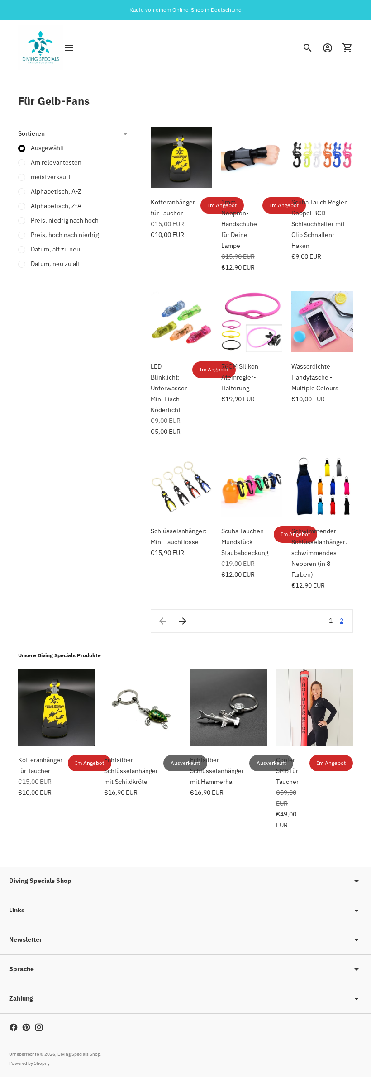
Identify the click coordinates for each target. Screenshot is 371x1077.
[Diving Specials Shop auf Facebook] (13, 1027)
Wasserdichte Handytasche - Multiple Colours (314, 377)
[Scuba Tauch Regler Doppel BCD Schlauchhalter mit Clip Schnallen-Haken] (322, 157)
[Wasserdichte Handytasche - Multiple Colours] (322, 322)
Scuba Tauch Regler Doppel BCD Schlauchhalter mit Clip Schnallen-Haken (319, 224)
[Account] (328, 48)
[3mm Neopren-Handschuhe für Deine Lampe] (252, 157)
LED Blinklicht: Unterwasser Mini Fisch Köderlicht (169, 388)
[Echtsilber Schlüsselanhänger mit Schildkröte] (142, 707)
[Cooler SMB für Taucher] (314, 707)
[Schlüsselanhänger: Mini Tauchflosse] (181, 486)
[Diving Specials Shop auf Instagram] (38, 1027)
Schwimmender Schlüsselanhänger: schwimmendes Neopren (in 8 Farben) (319, 553)
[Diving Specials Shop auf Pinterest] (26, 1027)
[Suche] (308, 48)
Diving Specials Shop (78, 1054)
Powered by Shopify (29, 1063)
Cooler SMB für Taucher (287, 771)
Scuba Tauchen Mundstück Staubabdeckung (244, 542)
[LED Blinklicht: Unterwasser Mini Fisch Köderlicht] (181, 322)
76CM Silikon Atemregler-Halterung (239, 377)
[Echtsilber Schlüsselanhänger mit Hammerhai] (228, 707)
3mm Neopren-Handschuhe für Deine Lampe (239, 224)
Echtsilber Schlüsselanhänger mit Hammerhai (217, 771)
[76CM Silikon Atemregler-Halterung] (252, 322)
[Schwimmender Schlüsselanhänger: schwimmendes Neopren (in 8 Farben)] (322, 486)
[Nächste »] (183, 621)
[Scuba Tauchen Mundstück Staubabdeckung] (252, 486)
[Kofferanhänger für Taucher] (181, 157)
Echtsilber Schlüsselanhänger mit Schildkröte (131, 771)
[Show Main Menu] (69, 48)
